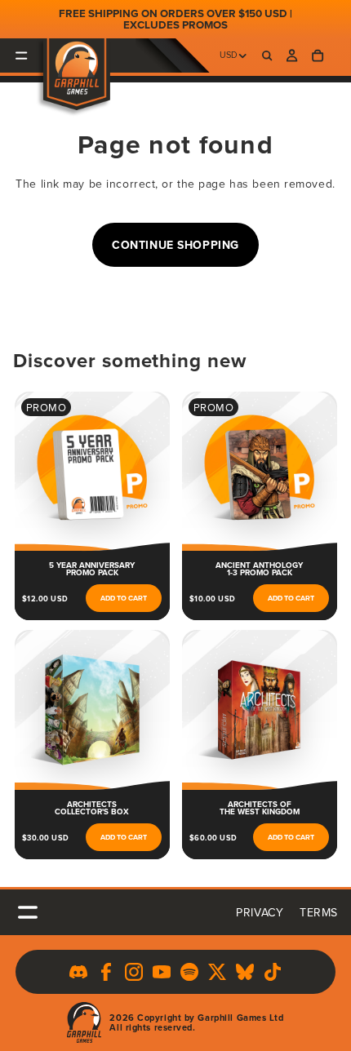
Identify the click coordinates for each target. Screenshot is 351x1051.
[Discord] (78, 972)
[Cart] (317, 55)
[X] (217, 972)
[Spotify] (189, 972)
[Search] (266, 55)
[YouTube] (162, 972)
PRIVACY (259, 912)
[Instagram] (134, 972)
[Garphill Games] (84, 1022)
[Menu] (21, 55)
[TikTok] (273, 972)
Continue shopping (175, 245)
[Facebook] (106, 972)
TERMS (319, 912)
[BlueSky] (245, 972)
